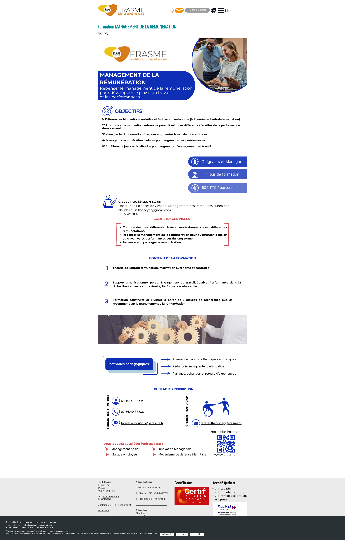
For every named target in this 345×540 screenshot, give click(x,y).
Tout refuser (182, 534)
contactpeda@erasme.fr (111, 496)
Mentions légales (103, 510)
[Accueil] (121, 10)
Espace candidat (197, 10)
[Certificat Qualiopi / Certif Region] (230, 513)
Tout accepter (166, 534)
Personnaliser (197, 534)
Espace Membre (103, 516)
